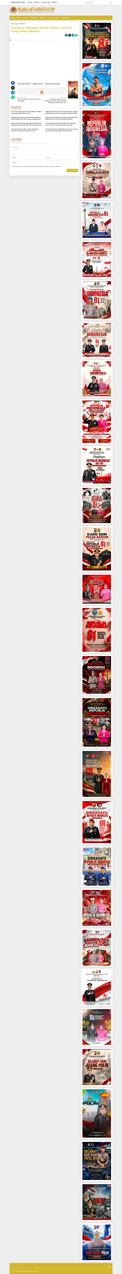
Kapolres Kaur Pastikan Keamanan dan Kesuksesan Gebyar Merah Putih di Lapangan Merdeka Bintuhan (61, 118)
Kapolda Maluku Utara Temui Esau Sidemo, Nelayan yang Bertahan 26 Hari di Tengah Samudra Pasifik (61, 112)
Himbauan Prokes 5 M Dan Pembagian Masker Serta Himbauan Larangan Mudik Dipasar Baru (55, 100)
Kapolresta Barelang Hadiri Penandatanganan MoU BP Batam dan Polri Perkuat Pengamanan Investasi (26, 118)
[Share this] (66, 35)
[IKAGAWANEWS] (33, 10)
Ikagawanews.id (38, 84)
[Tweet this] (69, 35)
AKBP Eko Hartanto (24, 84)
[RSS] (41, 92)
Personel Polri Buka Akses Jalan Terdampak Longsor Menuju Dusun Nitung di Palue (25, 130)
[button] (110, 2)
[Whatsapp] (76, 35)
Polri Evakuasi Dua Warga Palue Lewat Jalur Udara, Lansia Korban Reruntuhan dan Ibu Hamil (61, 130)
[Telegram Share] (72, 35)
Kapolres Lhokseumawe (52, 84)
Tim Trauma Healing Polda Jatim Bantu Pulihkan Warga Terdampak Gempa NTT (26, 112)
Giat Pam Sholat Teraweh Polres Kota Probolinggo (29, 99)
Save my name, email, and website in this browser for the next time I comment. (37, 166)
